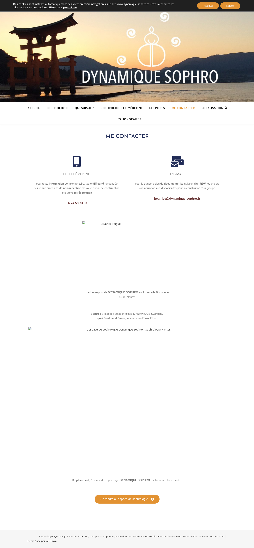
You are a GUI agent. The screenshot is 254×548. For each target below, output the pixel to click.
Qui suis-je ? (84, 108)
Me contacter (183, 108)
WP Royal (51, 541)
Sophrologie (57, 108)
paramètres (70, 7)
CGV (221, 536)
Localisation (213, 108)
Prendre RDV (190, 536)
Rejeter (230, 5)
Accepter (208, 5)
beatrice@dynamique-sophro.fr (177, 198)
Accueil (34, 108)
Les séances (76, 536)
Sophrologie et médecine (122, 108)
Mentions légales (208, 536)
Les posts (157, 108)
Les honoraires (128, 119)
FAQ (87, 536)
